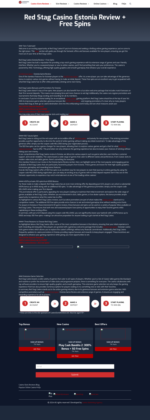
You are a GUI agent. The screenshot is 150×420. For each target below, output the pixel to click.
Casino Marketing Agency (92, 402)
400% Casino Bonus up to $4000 (33, 109)
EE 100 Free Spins (26, 74)
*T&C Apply (36, 344)
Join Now (36, 349)
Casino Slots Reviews (40, 4)
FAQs (124, 4)
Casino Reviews (80, 4)
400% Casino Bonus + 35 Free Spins (34, 111)
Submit (75, 374)
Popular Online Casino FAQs (30, 387)
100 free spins (80, 138)
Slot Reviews (61, 4)
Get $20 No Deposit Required (31, 106)
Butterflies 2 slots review (79, 114)
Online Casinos (100, 4)
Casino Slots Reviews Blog (29, 385)
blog (37, 51)
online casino (71, 98)
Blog (115, 4)
